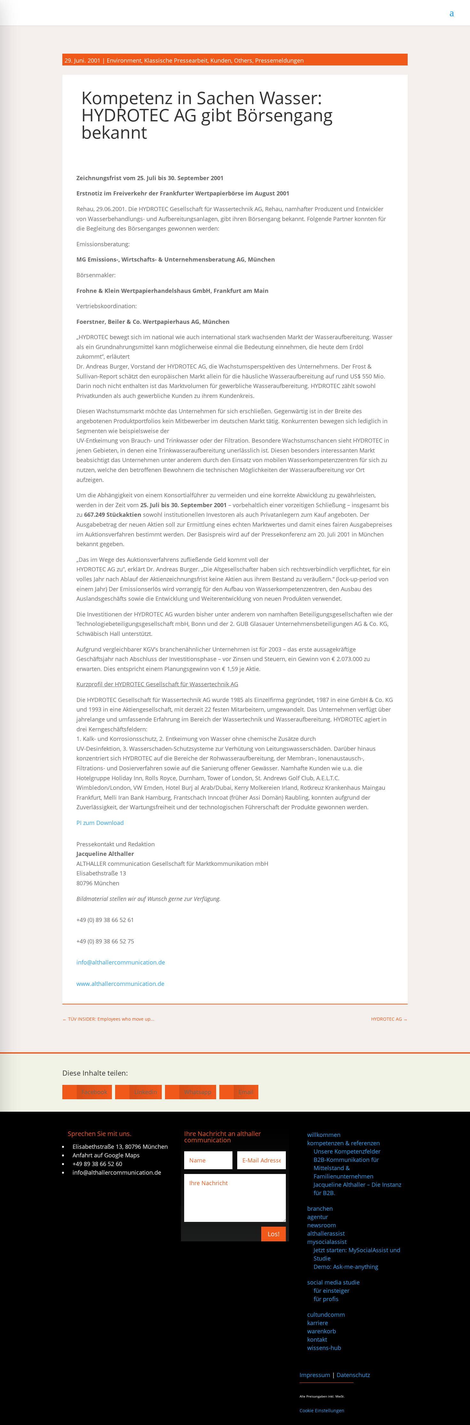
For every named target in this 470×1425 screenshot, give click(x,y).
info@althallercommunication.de (120, 962)
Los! (273, 1234)
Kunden (220, 60)
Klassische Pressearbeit (176, 60)
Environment (124, 60)
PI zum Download (100, 823)
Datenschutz (353, 1375)
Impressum (315, 1375)
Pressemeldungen (279, 60)
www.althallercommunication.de (120, 983)
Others (243, 60)
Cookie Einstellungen (322, 1410)
